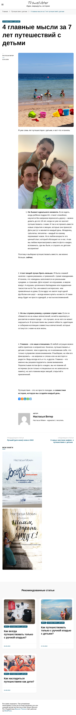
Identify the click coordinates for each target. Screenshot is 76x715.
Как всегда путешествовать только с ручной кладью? (18, 634)
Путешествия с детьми (11, 21)
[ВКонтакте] (19, 399)
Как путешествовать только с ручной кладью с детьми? (56, 630)
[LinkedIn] (25, 399)
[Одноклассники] (22, 399)
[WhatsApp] (28, 399)
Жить (6, 626)
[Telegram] (30, 399)
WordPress (8, 711)
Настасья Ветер (8, 55)
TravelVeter (38, 3)
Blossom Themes (20, 709)
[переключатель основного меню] (2, 4)
